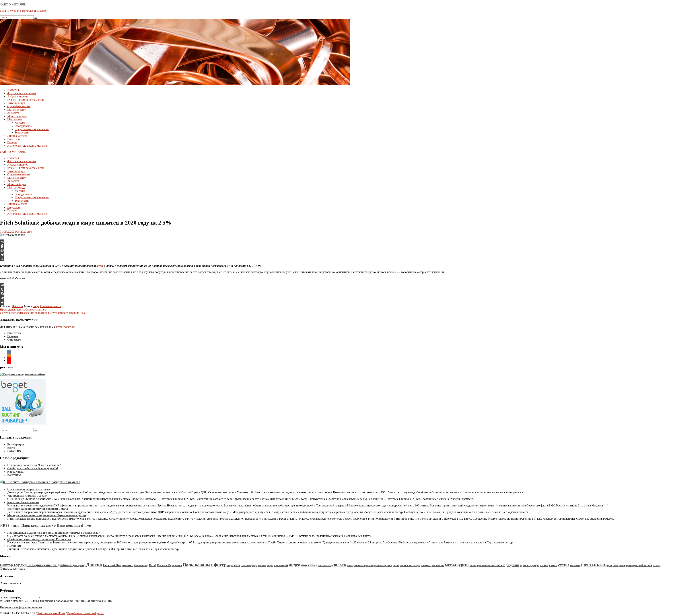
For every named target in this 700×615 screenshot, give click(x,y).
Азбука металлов (17, 96)
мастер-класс (406, 565)
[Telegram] (350, 255)
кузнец (387, 565)
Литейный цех (16, 103)
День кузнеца (78, 565)
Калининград (141, 565)
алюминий (281, 565)
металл (426, 565)
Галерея (12, 142)
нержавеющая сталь (487, 565)
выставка (309, 565)
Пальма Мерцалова (169, 565)
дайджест (322, 566)
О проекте (14, 339)
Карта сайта (15, 471)
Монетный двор (17, 116)
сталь (553, 565)
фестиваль (593, 564)
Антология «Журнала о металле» (27, 145)
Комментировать (50, 306)
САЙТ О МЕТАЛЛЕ (13, 4)
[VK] (350, 241)
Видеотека (13, 139)
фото (609, 565)
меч (473, 565)
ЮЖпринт (14, 545)
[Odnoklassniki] (350, 246)
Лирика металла (17, 135)
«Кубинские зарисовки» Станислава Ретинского (39, 539)
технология (575, 565)
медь (36, 306)
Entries (14, 451)
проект (525, 565)
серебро (534, 565)
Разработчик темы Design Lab (85, 613)
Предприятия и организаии (32, 129)
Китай (152, 565)
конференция (376, 565)
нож (500, 565)
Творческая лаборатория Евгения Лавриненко (71, 600)
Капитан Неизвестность (23, 502)
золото (339, 565)
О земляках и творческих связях (28, 489)
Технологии (22, 132)
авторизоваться (65, 326)
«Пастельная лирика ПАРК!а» (27, 495)
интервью (353, 565)
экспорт (656, 565)
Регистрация (15, 444)
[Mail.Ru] (350, 250)
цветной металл (642, 565)
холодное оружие (623, 565)
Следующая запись (42, 312)
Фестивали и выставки (21, 93)
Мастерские (14, 119)
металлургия (457, 565)
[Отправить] (350, 259)
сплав (544, 565)
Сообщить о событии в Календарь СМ (32, 468)
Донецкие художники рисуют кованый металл (37, 508)
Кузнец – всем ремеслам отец (25, 99)
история (364, 565)
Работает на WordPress (51, 613)
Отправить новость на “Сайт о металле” (34, 465)
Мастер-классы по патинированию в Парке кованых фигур (46, 515)
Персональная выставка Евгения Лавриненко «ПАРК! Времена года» (53, 532)
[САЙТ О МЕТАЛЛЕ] (175, 83)
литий (396, 565)
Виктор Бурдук (13, 565)
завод (330, 565)
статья (563, 565)
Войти (11, 447)
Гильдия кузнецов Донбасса (49, 565)
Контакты (14, 474)
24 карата (13, 112)
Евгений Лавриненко (118, 565)
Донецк (94, 564)
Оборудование (24, 125)
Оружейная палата (18, 106)
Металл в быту (16, 109)
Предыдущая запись (23, 309)
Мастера (20, 122)
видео (294, 564)
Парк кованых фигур (74, 525)
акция (270, 565)
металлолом (438, 565)
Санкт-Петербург (249, 566)
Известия (13, 89)
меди (100, 265)
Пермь (230, 565)
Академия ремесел (65, 482)
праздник (511, 565)
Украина (262, 565)
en (28, 231)
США (237, 565)
